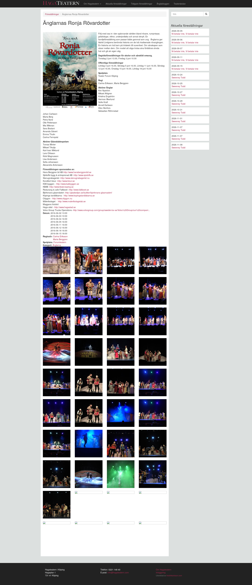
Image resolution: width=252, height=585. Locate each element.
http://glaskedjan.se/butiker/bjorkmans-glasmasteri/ (88, 192)
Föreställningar (52, 14)
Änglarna (57, 245)
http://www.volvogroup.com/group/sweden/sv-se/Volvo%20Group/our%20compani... (111, 210)
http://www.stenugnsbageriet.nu (75, 178)
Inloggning (161, 572)
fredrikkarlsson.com (174, 575)
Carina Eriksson (60, 236)
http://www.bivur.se (66, 180)
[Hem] (62, 3)
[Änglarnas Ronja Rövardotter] (56, 260)
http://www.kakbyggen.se (67, 183)
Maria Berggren (60, 239)
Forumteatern (60, 242)
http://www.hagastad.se (65, 207)
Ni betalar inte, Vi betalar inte (185, 33)
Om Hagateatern (92, 3)
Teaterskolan (180, 3)
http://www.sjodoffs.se (83, 175)
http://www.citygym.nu (62, 198)
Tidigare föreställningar (141, 3)
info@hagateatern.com (118, 572)
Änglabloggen (163, 3)
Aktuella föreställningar (116, 3)
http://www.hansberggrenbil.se (77, 172)
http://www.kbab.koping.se (61, 186)
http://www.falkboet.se (79, 189)
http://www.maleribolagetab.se (72, 201)
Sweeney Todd (178, 77)
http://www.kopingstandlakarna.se (79, 195)
